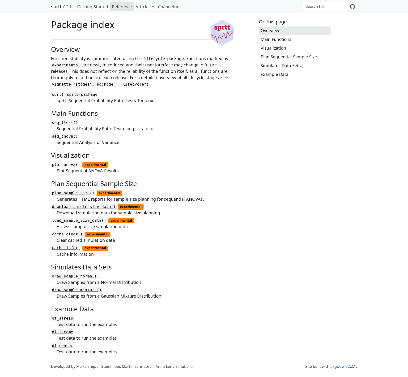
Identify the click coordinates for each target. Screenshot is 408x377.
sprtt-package (82, 94)
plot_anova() (66, 164)
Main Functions (276, 39)
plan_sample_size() (73, 193)
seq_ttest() (65, 122)
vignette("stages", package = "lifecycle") (100, 84)
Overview (270, 30)
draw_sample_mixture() (77, 290)
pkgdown (338, 366)
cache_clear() (67, 234)
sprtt (56, 6)
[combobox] (325, 6)
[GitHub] (352, 6)
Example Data (275, 74)
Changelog (168, 6)
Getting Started (92, 6)
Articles (143, 6)
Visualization (273, 48)
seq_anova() (65, 136)
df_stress (62, 318)
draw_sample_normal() (75, 276)
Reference (122, 6)
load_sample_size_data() (79, 220)
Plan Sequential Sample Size (289, 57)
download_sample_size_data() (84, 206)
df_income (62, 332)
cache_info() (66, 248)
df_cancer (62, 345)
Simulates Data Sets (281, 65)
